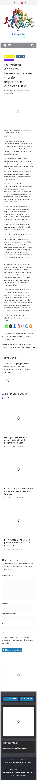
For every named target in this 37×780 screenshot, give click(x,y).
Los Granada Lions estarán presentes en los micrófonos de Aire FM (17, 542)
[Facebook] (14, 326)
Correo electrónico (10, 613)
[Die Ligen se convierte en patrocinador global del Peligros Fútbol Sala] (18, 403)
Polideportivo (9, 60)
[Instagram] (18, 326)
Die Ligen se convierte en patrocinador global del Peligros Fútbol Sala (16, 440)
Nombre (5, 604)
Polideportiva (18, 34)
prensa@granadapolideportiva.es (15, 748)
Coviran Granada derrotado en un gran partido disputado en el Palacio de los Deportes (17, 347)
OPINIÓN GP (19, 762)
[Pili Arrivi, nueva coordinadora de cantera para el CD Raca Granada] (18, 454)
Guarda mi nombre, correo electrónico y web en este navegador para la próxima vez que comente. (18, 640)
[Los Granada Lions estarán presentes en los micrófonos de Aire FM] (18, 505)
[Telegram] (26, 326)
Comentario (7, 576)
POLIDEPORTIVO (10, 762)
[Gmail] (22, 326)
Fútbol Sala (20, 56)
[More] (30, 326)
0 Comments (9, 90)
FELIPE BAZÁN (26, 699)
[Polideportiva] (4, 45)
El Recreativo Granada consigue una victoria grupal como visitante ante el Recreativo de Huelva (19, 337)
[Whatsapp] (6, 326)
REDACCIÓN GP (10, 93)
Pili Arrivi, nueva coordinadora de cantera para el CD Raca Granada (18, 491)
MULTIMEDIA (28, 762)
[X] (10, 326)
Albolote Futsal (9, 56)
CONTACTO (18, 765)
